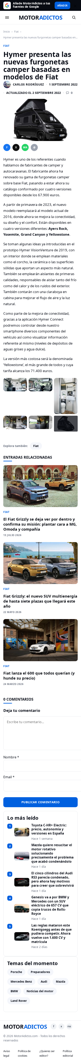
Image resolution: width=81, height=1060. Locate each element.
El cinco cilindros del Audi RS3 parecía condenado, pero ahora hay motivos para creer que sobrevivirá (52, 879)
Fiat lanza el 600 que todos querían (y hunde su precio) (39, 675)
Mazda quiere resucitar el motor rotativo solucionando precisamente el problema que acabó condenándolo (52, 853)
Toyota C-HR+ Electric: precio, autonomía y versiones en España (48, 829)
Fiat (16, 31)
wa (25, 147)
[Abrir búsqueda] (74, 17)
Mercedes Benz (21, 981)
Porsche (16, 972)
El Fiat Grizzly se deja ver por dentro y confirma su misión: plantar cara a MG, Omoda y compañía (40, 524)
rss (69, 1026)
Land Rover (19, 1001)
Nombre (11, 757)
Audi (44, 981)
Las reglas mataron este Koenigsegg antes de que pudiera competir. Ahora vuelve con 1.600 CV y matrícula (51, 933)
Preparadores (40, 972)
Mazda (60, 981)
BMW (14, 991)
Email (9, 777)
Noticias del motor (40, 991)
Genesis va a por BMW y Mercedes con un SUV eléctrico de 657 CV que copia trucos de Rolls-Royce (50, 905)
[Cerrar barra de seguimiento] (74, 5)
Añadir (62, 5)
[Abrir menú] (7, 17)
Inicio (6, 31)
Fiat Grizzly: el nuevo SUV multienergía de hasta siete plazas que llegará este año (40, 601)
